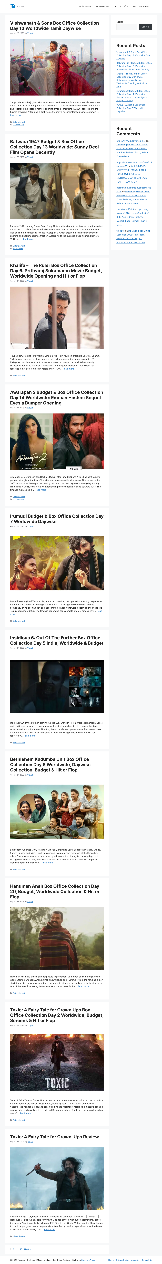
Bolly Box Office (121, 6)
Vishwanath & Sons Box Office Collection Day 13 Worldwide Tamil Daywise (54, 25)
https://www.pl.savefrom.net (130, 141)
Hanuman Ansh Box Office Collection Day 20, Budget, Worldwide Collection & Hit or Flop (54, 891)
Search (120, 22)
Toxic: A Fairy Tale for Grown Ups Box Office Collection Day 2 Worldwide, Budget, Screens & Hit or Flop (57, 1015)
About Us (135, 1260)
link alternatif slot (125, 209)
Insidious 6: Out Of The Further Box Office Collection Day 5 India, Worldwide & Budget (57, 640)
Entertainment (102, 6)
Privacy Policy (122, 1260)
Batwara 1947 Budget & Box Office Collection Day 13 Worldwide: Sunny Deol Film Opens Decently (54, 147)
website (120, 231)
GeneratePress (88, 1260)
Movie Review (85, 6)
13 (21, 1249)
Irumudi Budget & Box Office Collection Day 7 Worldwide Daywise (130, 108)
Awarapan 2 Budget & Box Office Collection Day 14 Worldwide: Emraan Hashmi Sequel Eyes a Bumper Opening (56, 397)
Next (28, 1249)
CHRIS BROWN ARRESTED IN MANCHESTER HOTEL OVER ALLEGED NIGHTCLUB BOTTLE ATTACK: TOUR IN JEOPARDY (131, 174)
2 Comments (18, 125)
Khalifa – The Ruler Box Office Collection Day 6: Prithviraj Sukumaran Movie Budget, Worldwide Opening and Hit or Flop (56, 271)
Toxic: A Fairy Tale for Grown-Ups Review (54, 1136)
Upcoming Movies (141, 6)
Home (111, 1260)
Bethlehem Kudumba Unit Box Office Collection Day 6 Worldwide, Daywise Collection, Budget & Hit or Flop (50, 764)
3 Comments (18, 499)
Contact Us (147, 1260)
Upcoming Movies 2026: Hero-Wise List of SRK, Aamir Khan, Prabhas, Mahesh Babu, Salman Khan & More (132, 217)
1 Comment (18, 249)
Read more (15, 115)
